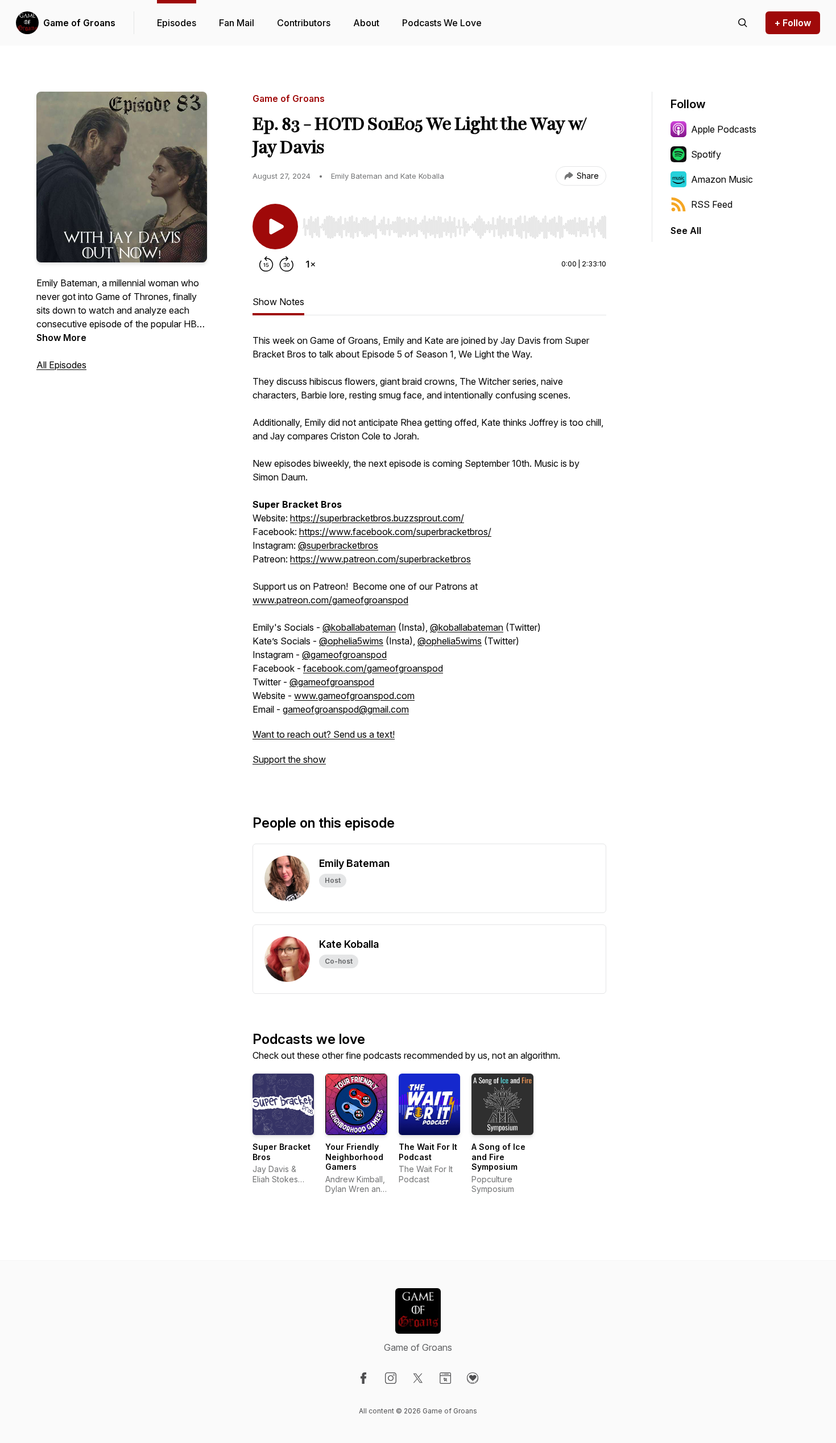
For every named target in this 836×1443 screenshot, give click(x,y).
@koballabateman (359, 627)
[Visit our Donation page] (472, 1378)
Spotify (706, 154)
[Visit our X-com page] (418, 1378)
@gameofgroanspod (344, 654)
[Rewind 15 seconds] (266, 264)
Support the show (289, 759)
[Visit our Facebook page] (363, 1378)
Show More (61, 337)
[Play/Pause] (275, 226)
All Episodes (61, 365)
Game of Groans (79, 22)
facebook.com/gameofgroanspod (373, 668)
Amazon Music (722, 179)
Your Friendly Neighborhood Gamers (354, 1156)
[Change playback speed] (310, 264)
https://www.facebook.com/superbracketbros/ (395, 531)
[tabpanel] (429, 556)
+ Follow (793, 22)
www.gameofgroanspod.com (354, 695)
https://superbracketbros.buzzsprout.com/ (377, 518)
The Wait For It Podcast (428, 1152)
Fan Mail (236, 22)
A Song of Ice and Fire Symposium (498, 1156)
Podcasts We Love (442, 22)
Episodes (176, 22)
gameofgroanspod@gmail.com (346, 709)
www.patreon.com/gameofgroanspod (330, 600)
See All (686, 230)
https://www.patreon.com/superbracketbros (380, 559)
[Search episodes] (742, 23)
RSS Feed (711, 204)
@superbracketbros (338, 545)
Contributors (303, 22)
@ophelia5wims (351, 641)
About (366, 22)
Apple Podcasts (723, 129)
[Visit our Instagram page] (390, 1378)
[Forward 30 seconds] (287, 264)
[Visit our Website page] (445, 1378)
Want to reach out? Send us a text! (324, 734)
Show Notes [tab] (278, 301)
